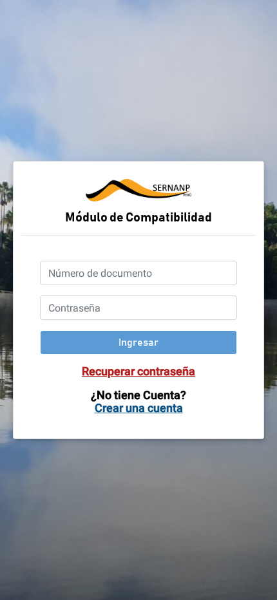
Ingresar (138, 342)
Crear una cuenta (139, 408)
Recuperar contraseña (138, 371)
